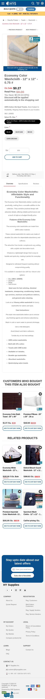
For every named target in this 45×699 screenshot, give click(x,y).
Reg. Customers (31, 600)
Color (6, 127)
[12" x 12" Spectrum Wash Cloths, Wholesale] (33, 499)
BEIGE (30, 132)
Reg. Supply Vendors (33, 610)
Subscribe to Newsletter (22, 576)
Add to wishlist (19, 394)
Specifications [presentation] (23, 183)
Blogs (8, 650)
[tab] (10, 183)
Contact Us (29, 650)
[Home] (3, 20)
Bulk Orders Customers (30, 605)
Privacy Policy (30, 632)
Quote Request (11, 604)
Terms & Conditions (32, 636)
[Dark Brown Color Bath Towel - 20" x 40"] (12, 401)
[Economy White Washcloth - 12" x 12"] (12, 455)
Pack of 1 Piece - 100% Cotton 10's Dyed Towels (21, 122)
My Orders (9, 626)
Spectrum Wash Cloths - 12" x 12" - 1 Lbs (31, 513)
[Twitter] (7, 590)
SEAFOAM (19, 132)
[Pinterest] (20, 590)
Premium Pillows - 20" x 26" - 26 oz (32, 415)
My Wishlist (10, 634)
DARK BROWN (12, 139)
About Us (9, 600)
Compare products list (13, 638)
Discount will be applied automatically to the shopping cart (22, 68)
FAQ (7, 654)
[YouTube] (25, 590)
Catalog (31, 9)
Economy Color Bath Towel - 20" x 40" (11, 415)
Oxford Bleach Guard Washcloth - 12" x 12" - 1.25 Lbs (32, 469)
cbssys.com (15, 693)
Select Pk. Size (10, 117)
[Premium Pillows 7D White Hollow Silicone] (33, 401)
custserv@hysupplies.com (17, 669)
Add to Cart (17, 157)
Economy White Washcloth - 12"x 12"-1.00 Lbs (10, 469)
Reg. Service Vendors (33, 614)
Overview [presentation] (9, 183)
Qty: (7, 150)
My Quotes (10, 630)
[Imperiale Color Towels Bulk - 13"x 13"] (12, 499)
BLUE (9, 132)
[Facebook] (11, 590)
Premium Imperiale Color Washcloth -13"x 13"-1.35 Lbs (12, 513)
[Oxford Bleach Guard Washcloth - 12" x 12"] (33, 455)
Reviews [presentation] (36, 183)
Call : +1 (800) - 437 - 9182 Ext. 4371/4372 (22, 14)
